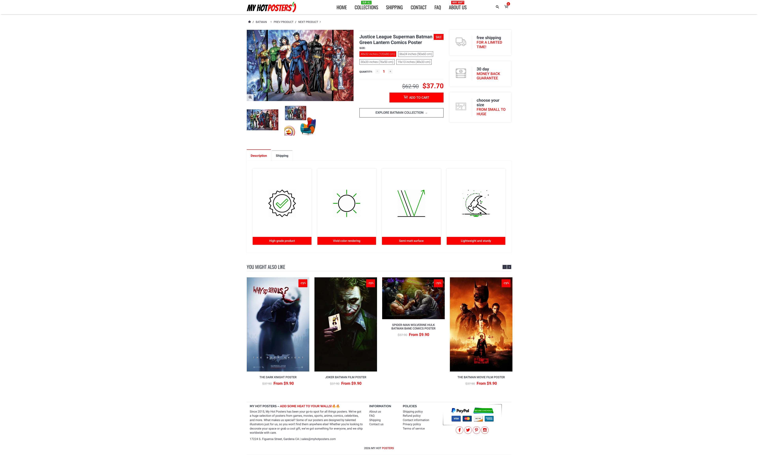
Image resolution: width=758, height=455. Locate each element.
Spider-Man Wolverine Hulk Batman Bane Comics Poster (413, 326)
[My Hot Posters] (271, 7)
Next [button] (509, 267)
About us (375, 411)
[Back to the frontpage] (249, 22)
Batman (261, 22)
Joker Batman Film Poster (345, 377)
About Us (458, 5)
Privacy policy (412, 424)
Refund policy (412, 415)
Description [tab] (259, 156)
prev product (284, 22)
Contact (419, 7)
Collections (366, 5)
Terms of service (414, 428)
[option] (262, 119)
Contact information (416, 420)
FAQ (437, 7)
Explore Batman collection (399, 113)
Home (342, 7)
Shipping (394, 7)
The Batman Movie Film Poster (481, 377)
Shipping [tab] (282, 156)
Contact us (376, 424)
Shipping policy (413, 411)
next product (309, 22)
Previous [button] (505, 267)
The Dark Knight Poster (278, 377)
